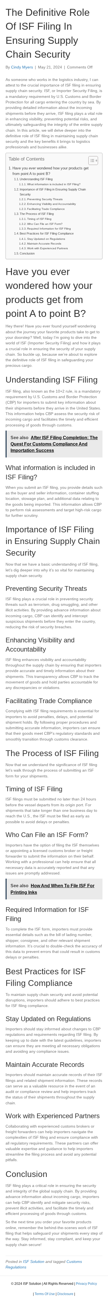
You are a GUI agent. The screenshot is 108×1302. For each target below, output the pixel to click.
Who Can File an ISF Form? (45, 223)
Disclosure (65, 1294)
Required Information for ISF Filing (49, 228)
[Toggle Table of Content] (90, 160)
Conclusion (27, 253)
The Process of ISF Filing (37, 213)
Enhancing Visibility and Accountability (51, 203)
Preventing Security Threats (45, 199)
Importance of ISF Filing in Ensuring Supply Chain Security (53, 192)
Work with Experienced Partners (47, 248)
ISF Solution (33, 1261)
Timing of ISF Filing (39, 218)
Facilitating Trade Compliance (46, 208)
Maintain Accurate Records (44, 243)
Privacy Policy (86, 1284)
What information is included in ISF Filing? (54, 184)
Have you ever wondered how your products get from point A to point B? (50, 171)
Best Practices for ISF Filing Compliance (47, 233)
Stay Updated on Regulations (46, 238)
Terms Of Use (45, 1294)
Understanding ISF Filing (36, 179)
